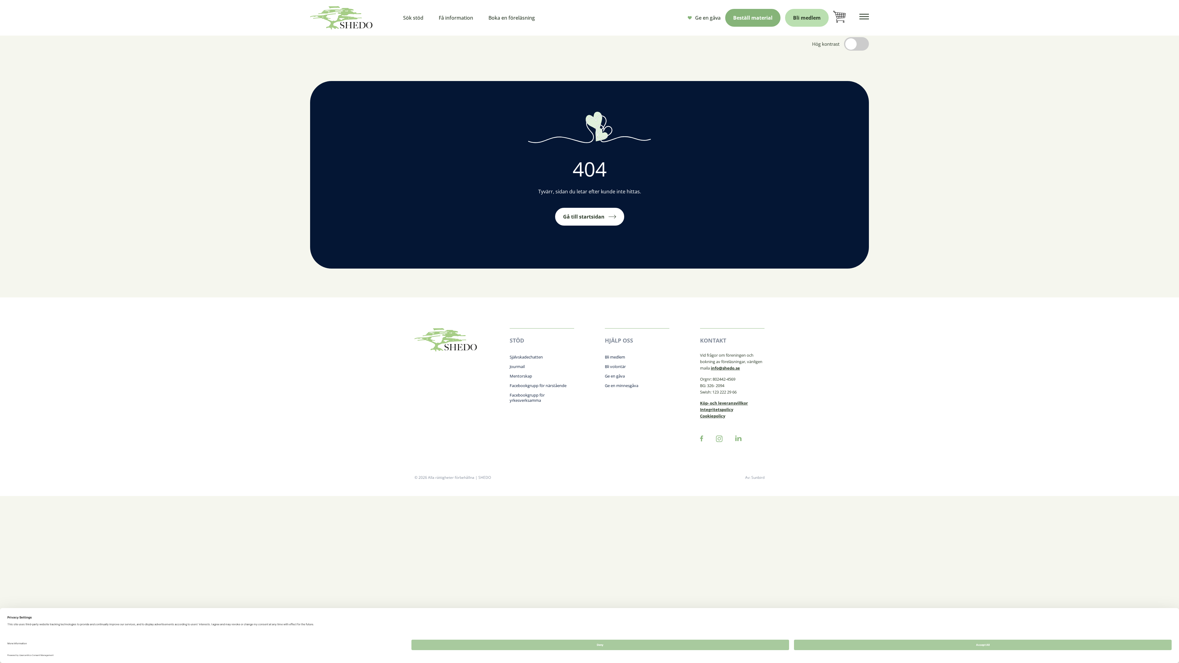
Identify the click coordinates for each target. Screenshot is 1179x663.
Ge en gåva (708, 17)
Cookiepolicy (712, 416)
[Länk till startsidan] (341, 17)
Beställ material (752, 17)
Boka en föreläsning (511, 17)
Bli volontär (615, 366)
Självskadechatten (526, 357)
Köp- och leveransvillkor (724, 403)
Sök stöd (413, 17)
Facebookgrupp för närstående (538, 385)
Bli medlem (807, 17)
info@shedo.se (725, 368)
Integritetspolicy (716, 409)
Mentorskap (521, 376)
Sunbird (758, 477)
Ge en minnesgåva (621, 385)
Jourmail (517, 366)
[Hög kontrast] (856, 44)
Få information (456, 17)
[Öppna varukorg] (839, 18)
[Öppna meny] (864, 18)
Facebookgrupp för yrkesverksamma (527, 397)
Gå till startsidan (584, 216)
